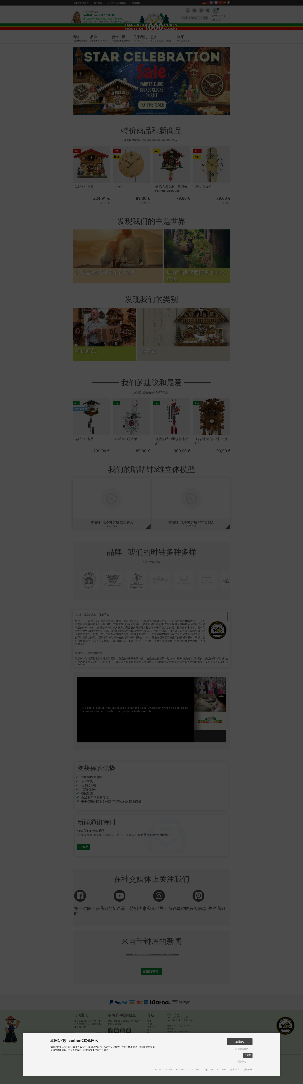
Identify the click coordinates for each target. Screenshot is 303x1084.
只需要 (248, 1055)
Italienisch (221, 1069)
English (169, 1069)
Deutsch (158, 1069)
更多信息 (242, 1061)
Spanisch (209, 1069)
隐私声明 (234, 1069)
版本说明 (248, 1069)
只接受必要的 (242, 1048)
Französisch (181, 1069)
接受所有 (239, 1041)
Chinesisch (196, 1069)
